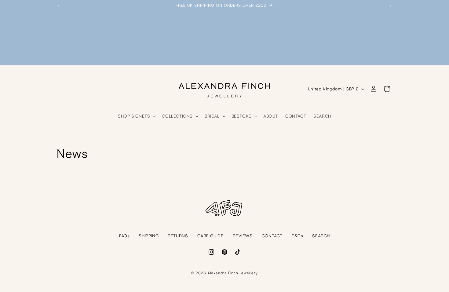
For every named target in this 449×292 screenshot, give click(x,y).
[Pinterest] (224, 252)
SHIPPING (149, 236)
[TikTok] (237, 252)
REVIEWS (243, 236)
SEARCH (321, 236)
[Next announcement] (390, 6)
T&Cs (297, 236)
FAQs (124, 236)
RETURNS (178, 236)
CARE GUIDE (210, 236)
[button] (136, 116)
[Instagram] (211, 252)
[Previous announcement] (58, 6)
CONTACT (272, 236)
